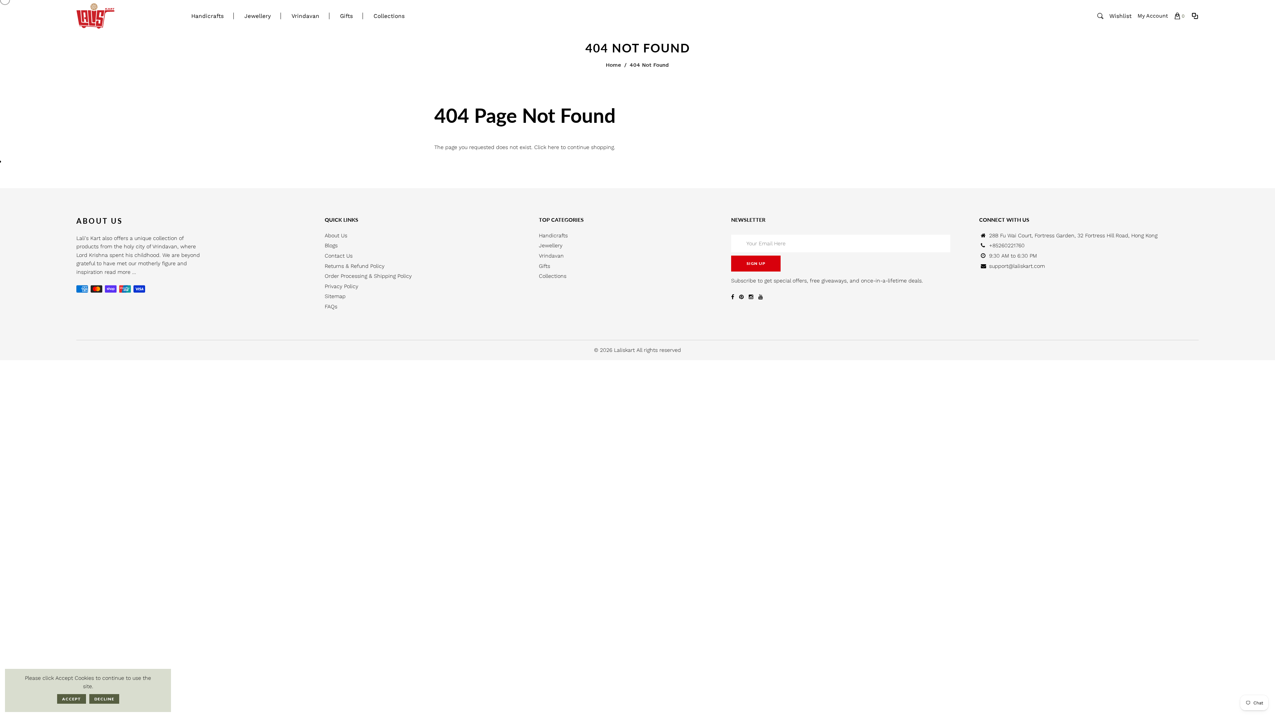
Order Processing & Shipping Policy (368, 276)
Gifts (544, 266)
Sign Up (755, 263)
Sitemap (335, 296)
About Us (336, 235)
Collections (552, 276)
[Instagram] (751, 297)
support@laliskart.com (1017, 266)
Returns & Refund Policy (354, 266)
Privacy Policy (341, 286)
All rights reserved (659, 350)
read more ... (120, 272)
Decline (104, 698)
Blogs (331, 245)
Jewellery (550, 245)
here (553, 147)
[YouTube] (760, 297)
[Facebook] (732, 297)
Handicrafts (553, 235)
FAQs (331, 306)
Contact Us (339, 256)
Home (613, 65)
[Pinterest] (741, 297)
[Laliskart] (95, 15)
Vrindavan (551, 256)
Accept (71, 698)
